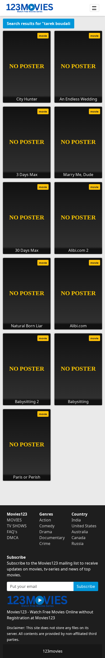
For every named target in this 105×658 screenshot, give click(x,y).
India (76, 520)
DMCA (12, 537)
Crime (44, 543)
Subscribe (86, 586)
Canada (78, 537)
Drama (45, 531)
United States (84, 526)
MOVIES (14, 520)
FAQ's (12, 531)
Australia (80, 531)
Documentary (52, 537)
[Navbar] (94, 8)
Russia (78, 543)
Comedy (46, 526)
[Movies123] (29, 8)
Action (45, 520)
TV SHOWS (17, 526)
